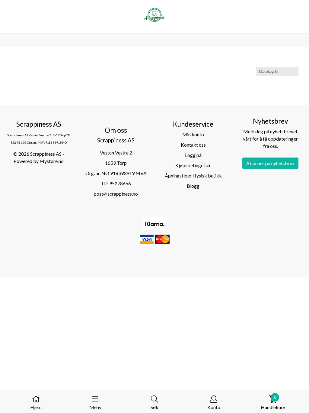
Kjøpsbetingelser (193, 165)
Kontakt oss (193, 145)
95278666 (120, 183)
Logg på (193, 155)
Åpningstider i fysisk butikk (193, 175)
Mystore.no (52, 161)
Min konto (193, 134)
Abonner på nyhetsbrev (270, 163)
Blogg (193, 186)
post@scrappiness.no (116, 194)
